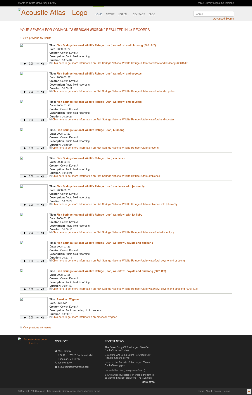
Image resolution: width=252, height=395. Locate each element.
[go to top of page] (249, 391)
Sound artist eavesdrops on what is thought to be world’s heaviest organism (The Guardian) (129, 376)
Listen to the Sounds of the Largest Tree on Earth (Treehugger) (128, 364)
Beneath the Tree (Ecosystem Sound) (125, 370)
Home (98, 14)
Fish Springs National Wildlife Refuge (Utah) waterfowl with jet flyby (99, 214)
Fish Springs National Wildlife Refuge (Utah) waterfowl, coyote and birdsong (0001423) (111, 271)
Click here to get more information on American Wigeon (84, 317)
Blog (152, 14)
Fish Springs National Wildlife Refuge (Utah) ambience (91, 158)
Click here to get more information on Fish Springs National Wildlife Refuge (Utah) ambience (106, 176)
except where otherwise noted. (85, 390)
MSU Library (64, 351)
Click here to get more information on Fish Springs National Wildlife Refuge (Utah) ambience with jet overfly (114, 204)
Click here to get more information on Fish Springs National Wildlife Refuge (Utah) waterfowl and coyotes (113, 91)
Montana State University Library (37, 3)
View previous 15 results (37, 38)
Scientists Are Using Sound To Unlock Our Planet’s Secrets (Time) (127, 356)
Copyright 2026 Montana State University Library (44, 390)
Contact (139, 14)
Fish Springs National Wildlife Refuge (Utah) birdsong (91, 130)
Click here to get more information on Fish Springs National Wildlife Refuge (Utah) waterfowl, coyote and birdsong (118, 260)
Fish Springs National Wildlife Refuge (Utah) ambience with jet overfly (101, 186)
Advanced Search (223, 18)
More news (148, 382)
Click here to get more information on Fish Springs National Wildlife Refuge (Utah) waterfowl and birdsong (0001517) (120, 63)
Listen (123, 14)
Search (217, 390)
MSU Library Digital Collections (216, 3)
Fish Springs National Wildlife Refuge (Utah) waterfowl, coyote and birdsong (105, 243)
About (110, 14)
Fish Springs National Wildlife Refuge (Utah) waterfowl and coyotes (99, 73)
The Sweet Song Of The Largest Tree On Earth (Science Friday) (127, 348)
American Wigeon (68, 299)
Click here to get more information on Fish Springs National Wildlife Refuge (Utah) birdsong (105, 147)
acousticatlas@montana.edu (73, 366)
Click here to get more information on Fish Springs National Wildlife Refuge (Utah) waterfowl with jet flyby (113, 232)
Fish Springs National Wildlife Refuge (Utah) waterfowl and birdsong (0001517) (106, 45)
